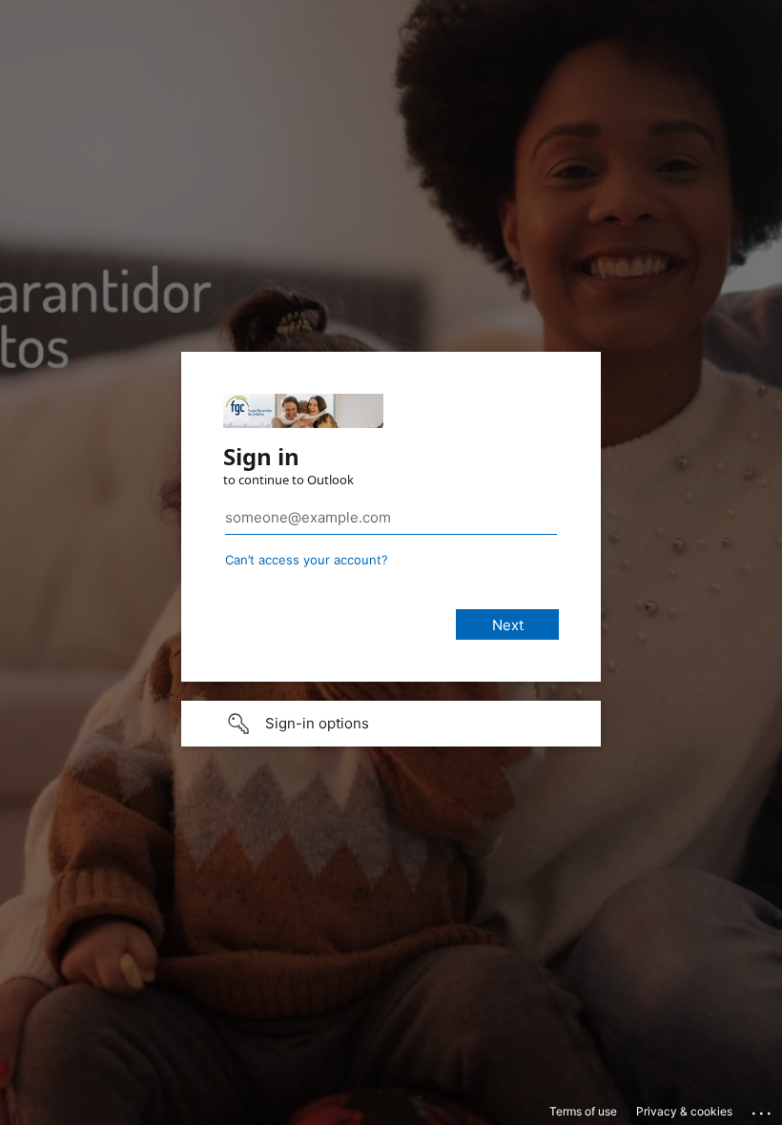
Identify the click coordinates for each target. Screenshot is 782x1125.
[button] (391, 724)
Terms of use (583, 1111)
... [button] (762, 1108)
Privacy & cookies (684, 1111)
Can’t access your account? (306, 559)
